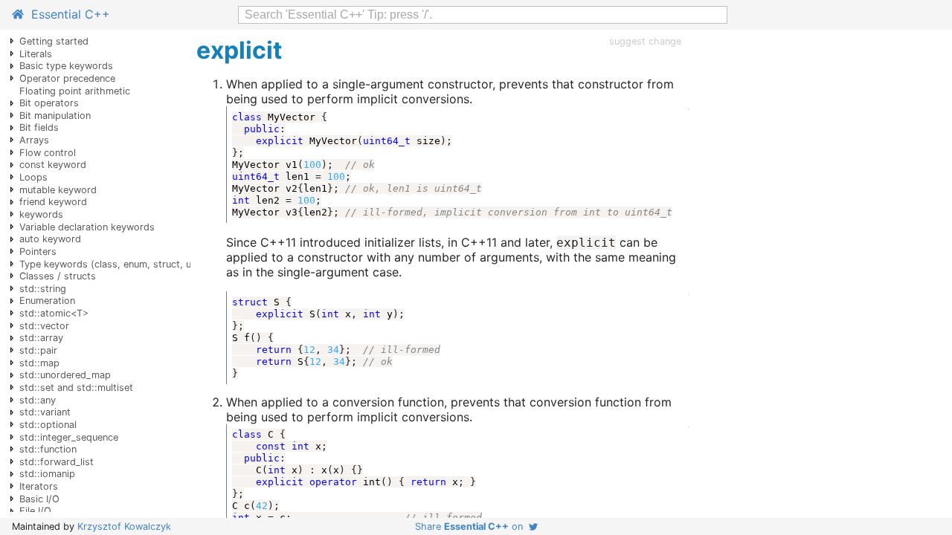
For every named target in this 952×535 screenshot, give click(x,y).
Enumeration (47, 300)
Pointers (38, 251)
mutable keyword (58, 189)
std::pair (38, 350)
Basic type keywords (66, 65)
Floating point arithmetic (74, 91)
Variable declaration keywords (87, 227)
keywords (41, 214)
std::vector (44, 325)
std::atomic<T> (54, 313)
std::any (37, 400)
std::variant (45, 412)
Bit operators (49, 102)
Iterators (38, 486)
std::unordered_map (65, 374)
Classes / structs (57, 276)
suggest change (645, 41)
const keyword (52, 164)
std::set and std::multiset (76, 387)
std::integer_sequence (68, 437)
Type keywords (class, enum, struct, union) (116, 264)
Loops (33, 177)
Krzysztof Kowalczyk (124, 526)
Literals (35, 53)
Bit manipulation (55, 115)
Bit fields (39, 127)
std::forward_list (56, 461)
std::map (39, 363)
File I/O (35, 510)
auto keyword (50, 238)
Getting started (54, 41)
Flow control (47, 152)
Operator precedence (67, 78)
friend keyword (53, 201)
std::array (41, 337)
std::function (48, 449)
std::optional (48, 424)
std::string (42, 288)
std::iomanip (47, 473)
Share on (472, 526)
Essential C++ (67, 14)
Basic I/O (39, 499)
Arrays (34, 140)
